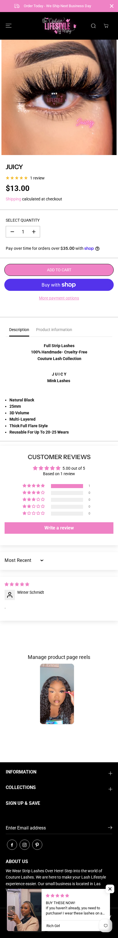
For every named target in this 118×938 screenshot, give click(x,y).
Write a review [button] (59, 528)
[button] (8, 26)
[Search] (93, 26)
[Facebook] (12, 844)
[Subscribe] (110, 828)
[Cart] (106, 26)
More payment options (59, 298)
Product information (54, 329)
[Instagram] (24, 844)
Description (19, 329)
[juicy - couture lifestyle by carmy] (59, 97)
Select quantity (23, 220)
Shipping (13, 199)
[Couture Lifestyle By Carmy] (59, 25)
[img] (17, 584)
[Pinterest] (37, 844)
